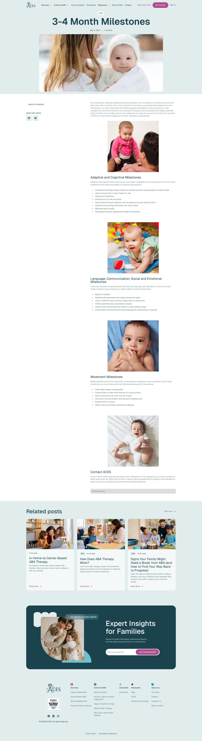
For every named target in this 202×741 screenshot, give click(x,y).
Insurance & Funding (140, 701)
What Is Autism (100, 692)
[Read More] (35, 586)
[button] (46, 5)
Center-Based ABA (79, 692)
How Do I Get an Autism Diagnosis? (104, 698)
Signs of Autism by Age (104, 704)
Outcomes (91, 5)
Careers (128, 5)
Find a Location (77, 5)
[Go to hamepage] (30, 5)
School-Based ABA (79, 701)
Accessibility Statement (108, 733)
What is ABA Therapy (103, 708)
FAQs (133, 696)
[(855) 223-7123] (144, 5)
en (171, 5)
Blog (133, 692)
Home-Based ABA (78, 696)
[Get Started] (160, 5)
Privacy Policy (90, 733)
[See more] (170, 511)
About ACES (117, 5)
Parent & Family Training (81, 705)
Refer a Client (157, 705)
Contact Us (156, 701)
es (174, 5)
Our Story (155, 692)
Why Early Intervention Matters (103, 714)
